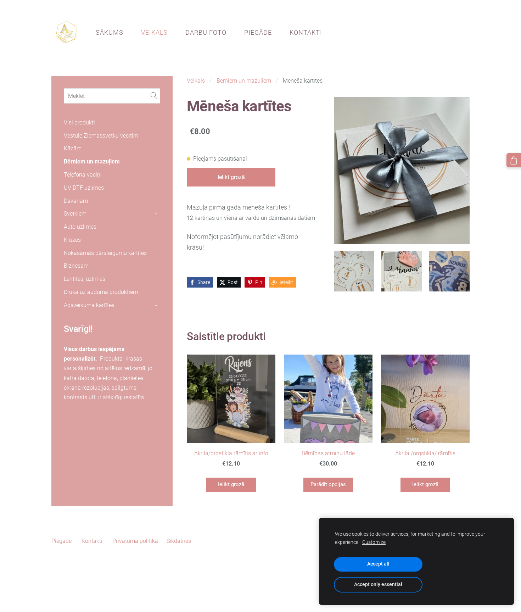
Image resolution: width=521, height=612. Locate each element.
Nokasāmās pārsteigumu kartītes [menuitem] (105, 253)
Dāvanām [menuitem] (76, 200)
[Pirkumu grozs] (513, 160)
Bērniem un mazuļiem (244, 80)
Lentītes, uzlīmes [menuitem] (84, 279)
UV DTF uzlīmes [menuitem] (84, 187)
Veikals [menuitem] (154, 32)
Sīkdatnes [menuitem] (179, 541)
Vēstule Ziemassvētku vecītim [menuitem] (101, 135)
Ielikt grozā (231, 177)
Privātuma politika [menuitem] (135, 541)
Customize (374, 542)
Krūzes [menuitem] (72, 240)
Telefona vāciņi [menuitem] (83, 174)
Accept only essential (378, 585)
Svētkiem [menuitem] (75, 213)
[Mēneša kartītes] (354, 271)
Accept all (378, 564)
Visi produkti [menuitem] (79, 122)
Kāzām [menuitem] (73, 148)
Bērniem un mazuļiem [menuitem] (92, 161)
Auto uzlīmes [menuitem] (80, 226)
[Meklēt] (154, 96)
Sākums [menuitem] (109, 32)
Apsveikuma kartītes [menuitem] (89, 305)
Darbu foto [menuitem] (205, 32)
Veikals (196, 80)
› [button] (157, 214)
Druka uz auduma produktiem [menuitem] (101, 292)
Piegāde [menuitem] (258, 32)
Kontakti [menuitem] (306, 32)
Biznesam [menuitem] (76, 265)
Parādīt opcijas (328, 484)
